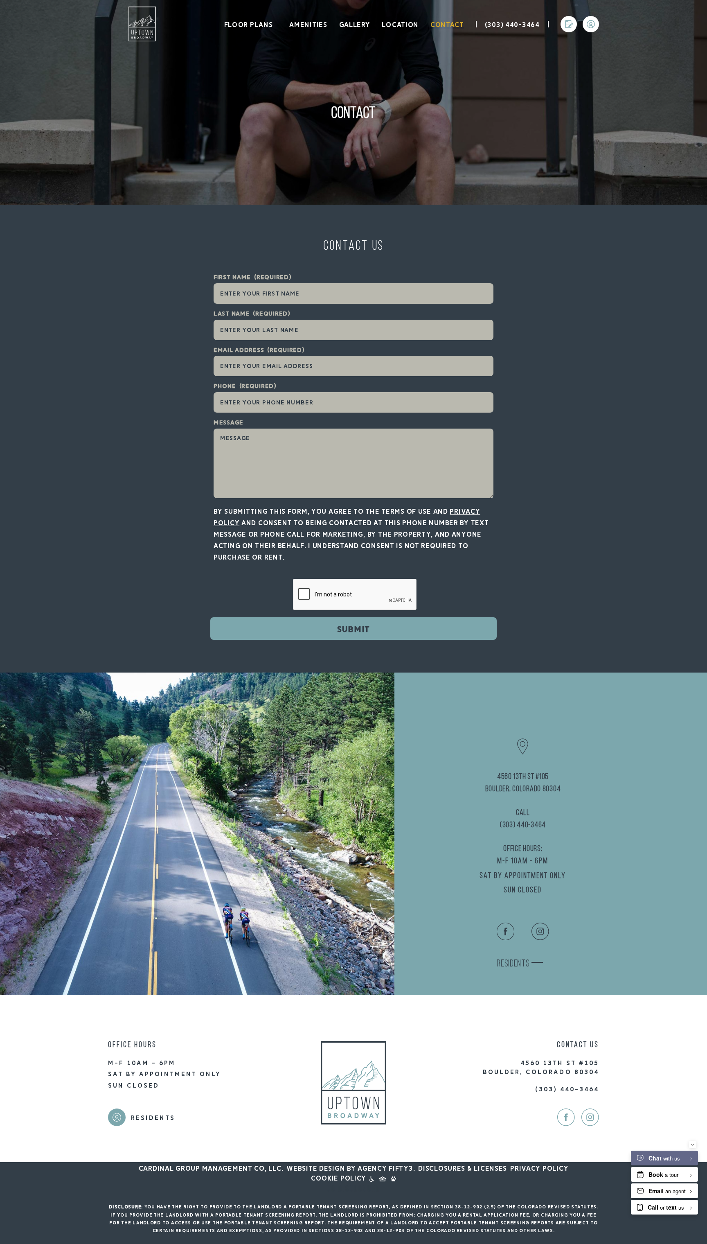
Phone (245, 386)
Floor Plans (248, 25)
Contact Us (353, 246)
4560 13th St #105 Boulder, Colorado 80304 (523, 783)
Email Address (259, 350)
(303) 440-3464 (512, 25)
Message (228, 422)
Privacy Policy (539, 1168)
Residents (589, 35)
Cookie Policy (338, 1178)
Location (400, 25)
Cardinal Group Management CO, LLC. (211, 1168)
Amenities (308, 25)
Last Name (252, 313)
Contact (447, 25)
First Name (252, 277)
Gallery (354, 25)
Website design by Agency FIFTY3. (350, 1168)
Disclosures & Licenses (462, 1168)
